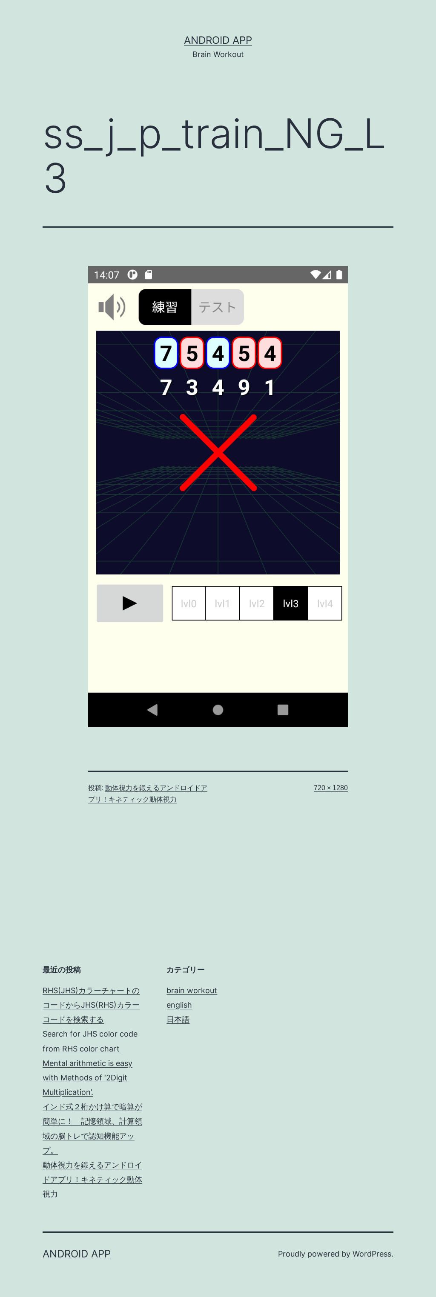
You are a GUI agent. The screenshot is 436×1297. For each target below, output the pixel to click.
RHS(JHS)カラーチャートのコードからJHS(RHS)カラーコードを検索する (91, 1005)
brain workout (191, 990)
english (179, 1004)
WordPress (372, 1253)
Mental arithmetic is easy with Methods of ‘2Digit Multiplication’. (87, 1078)
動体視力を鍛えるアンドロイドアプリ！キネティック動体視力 (92, 1179)
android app (218, 40)
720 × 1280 (331, 787)
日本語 (177, 1019)
